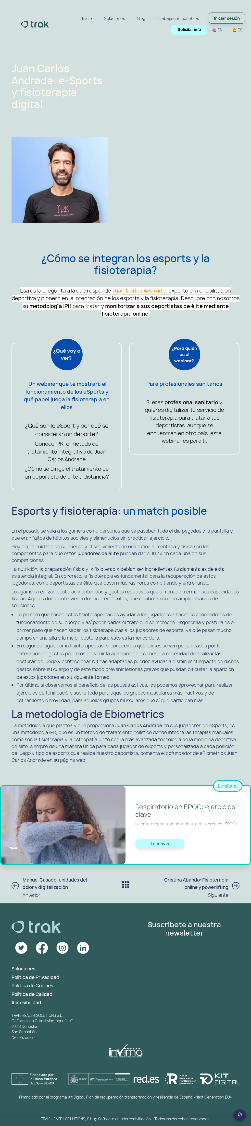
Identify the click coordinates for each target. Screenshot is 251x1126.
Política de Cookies (32, 986)
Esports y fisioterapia (65, 511)
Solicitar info (189, 29)
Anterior (55, 887)
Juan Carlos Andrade (139, 290)
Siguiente (196, 887)
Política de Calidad (32, 994)
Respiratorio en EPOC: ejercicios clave (185, 810)
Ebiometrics (134, 714)
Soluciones (23, 969)
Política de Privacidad (35, 977)
